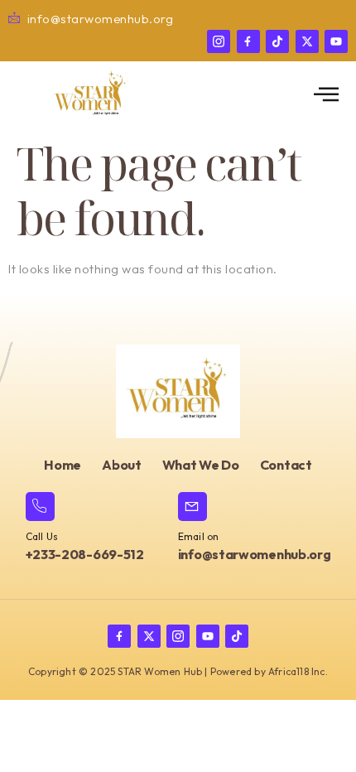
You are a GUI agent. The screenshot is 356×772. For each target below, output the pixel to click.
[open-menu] (326, 95)
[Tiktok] (277, 41)
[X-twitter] (307, 41)
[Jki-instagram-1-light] (218, 41)
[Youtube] (336, 41)
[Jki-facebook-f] (248, 41)
